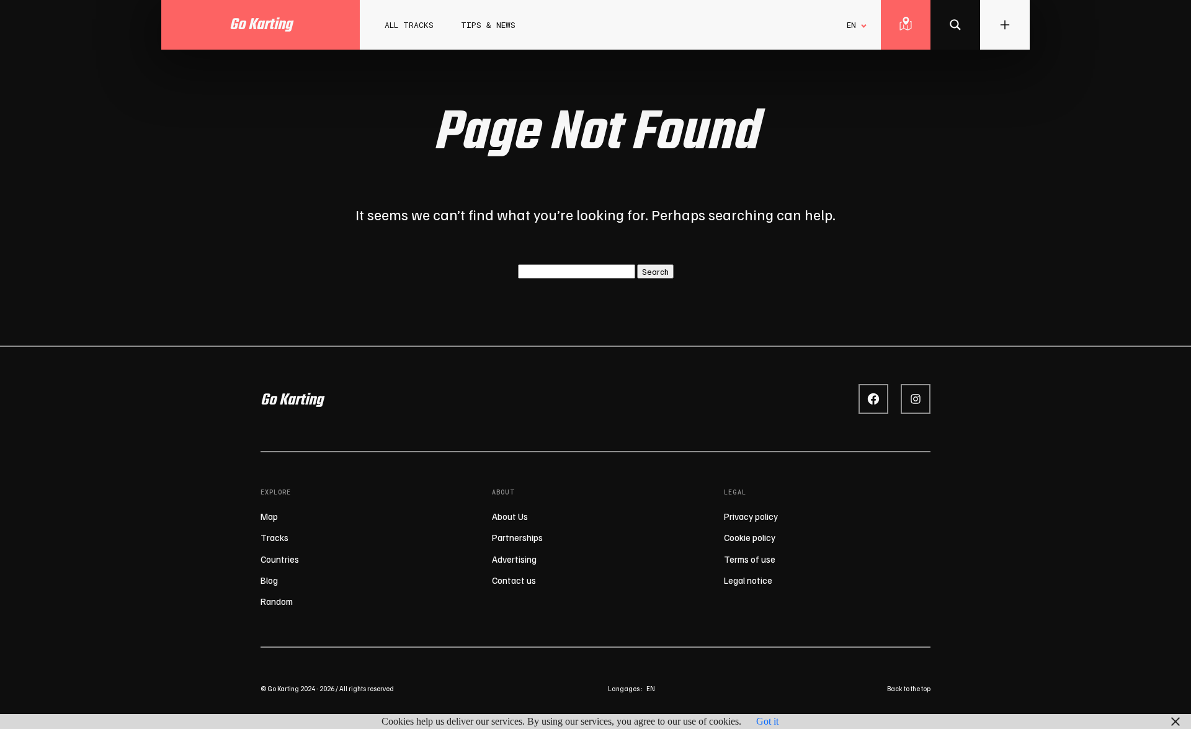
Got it (767, 721)
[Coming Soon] (955, 25)
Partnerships (517, 537)
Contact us (514, 580)
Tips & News (488, 24)
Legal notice (748, 580)
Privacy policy (751, 516)
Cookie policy (749, 537)
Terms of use (749, 559)
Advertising (514, 559)
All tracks (409, 24)
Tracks (274, 537)
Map (269, 516)
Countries (280, 559)
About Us (510, 516)
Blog (269, 580)
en (650, 688)
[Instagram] (915, 399)
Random (277, 601)
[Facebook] (873, 399)
